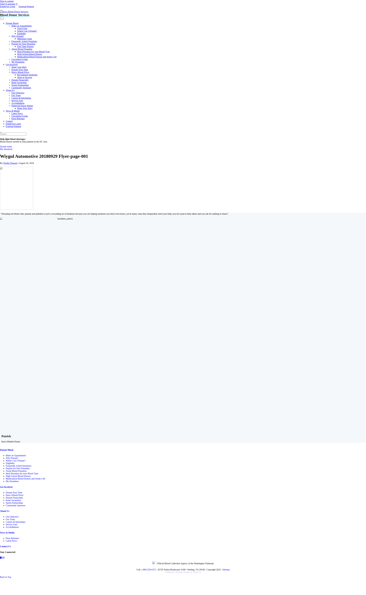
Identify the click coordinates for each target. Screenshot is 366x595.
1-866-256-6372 (148, 569)
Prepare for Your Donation (23, 44)
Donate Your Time (19, 69)
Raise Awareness (19, 82)
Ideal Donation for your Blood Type (33, 51)
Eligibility (21, 33)
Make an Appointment (21, 26)
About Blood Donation (21, 49)
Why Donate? (17, 36)
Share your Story (19, 67)
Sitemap (226, 569)
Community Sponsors (21, 87)
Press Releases (18, 118)
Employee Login (7, 6)
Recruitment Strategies (27, 75)
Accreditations (17, 103)
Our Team (16, 95)
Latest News (17, 113)
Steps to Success (24, 77)
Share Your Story (25, 108)
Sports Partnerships (20, 85)
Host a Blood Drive (20, 72)
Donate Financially (20, 80)
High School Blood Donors (29, 54)
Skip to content (7, 1)
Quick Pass (22, 28)
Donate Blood (12, 23)
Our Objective (17, 93)
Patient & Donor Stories (22, 106)
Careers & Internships (21, 98)
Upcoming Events (19, 59)
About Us (10, 90)
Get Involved (12, 64)
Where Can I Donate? (27, 31)
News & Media (13, 111)
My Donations (17, 62)
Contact (9, 121)
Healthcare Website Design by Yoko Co (183, 572)
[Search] (1, 131)
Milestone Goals (24, 39)
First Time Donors (25, 46)
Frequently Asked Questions (24, 41)
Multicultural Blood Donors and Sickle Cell (36, 57)
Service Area (17, 100)
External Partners (26, 6)
